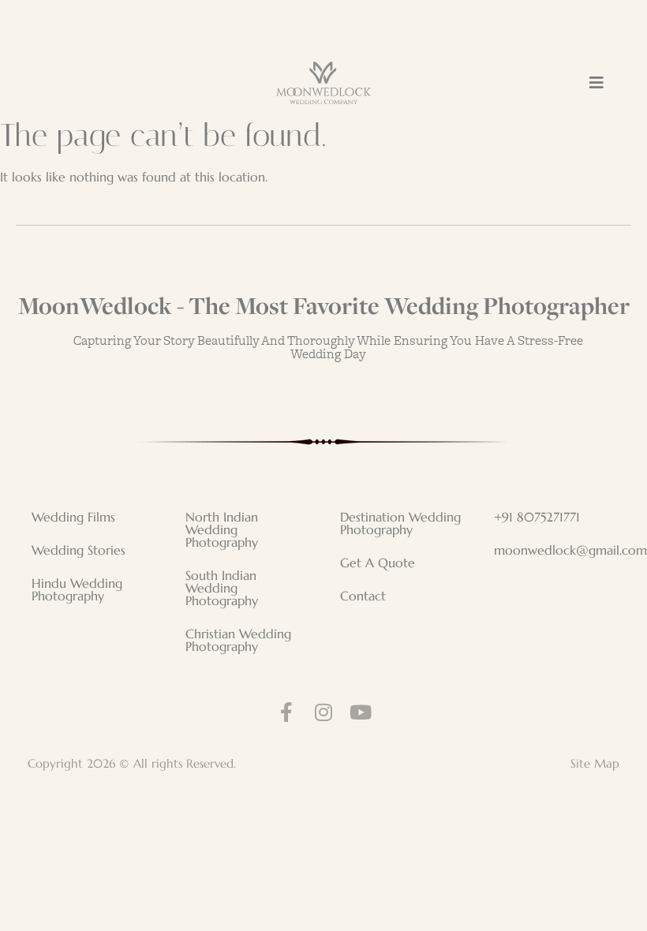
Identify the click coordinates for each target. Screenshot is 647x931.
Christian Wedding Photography (238, 640)
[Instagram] (324, 712)
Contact (363, 596)
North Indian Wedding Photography (221, 529)
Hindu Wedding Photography (77, 589)
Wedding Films (73, 517)
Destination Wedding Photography (400, 523)
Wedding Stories (78, 550)
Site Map (594, 763)
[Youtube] (361, 712)
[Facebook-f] (287, 712)
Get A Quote (377, 562)
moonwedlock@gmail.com (562, 550)
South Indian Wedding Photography (221, 587)
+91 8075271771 (537, 517)
